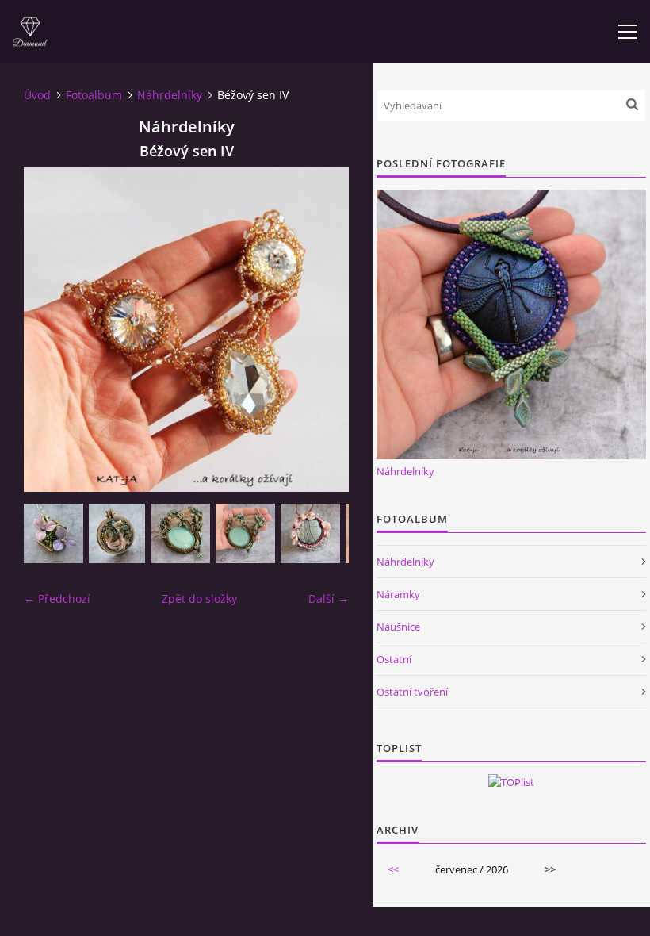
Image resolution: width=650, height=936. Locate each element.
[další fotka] (323, 329)
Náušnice (398, 627)
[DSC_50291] (310, 533)
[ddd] (117, 533)
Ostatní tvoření (412, 692)
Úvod (37, 94)
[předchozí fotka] (49, 329)
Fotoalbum (94, 94)
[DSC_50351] (245, 533)
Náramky (398, 594)
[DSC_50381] (180, 533)
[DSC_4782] (53, 533)
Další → (328, 598)
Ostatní (394, 659)
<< (393, 869)
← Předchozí (57, 598)
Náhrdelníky (169, 94)
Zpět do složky (199, 598)
